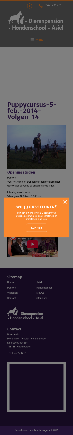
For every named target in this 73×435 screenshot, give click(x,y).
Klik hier (36, 227)
